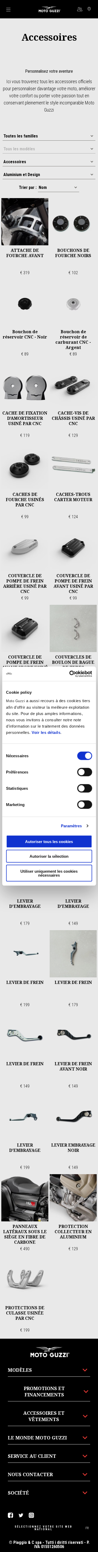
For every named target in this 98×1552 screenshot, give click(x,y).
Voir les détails (46, 732)
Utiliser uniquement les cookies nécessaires (49, 873)
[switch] (84, 772)
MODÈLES (20, 1370)
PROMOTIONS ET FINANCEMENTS (44, 1391)
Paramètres (71, 826)
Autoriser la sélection (49, 856)
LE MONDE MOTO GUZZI (37, 1437)
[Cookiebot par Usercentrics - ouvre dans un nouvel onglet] (70, 673)
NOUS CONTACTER (30, 1474)
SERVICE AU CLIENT (32, 1456)
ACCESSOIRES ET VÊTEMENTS (44, 1416)
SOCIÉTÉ (18, 1493)
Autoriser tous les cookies (49, 841)
